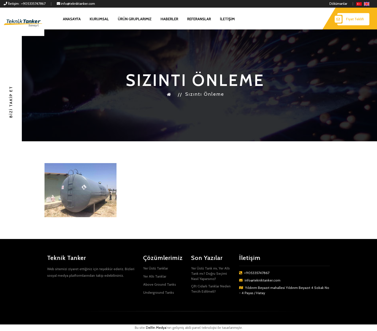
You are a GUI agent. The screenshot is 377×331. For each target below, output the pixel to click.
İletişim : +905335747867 (26, 4)
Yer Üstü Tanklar (155, 268)
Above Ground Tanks (159, 284)
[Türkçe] (359, 4)
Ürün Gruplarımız (135, 19)
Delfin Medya (156, 328)
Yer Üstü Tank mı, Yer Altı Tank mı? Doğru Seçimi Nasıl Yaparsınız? (210, 273)
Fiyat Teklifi (355, 19)
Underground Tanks (158, 292)
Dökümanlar (338, 4)
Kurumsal (99, 19)
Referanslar (199, 19)
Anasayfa (72, 19)
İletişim (227, 19)
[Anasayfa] (169, 94)
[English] (366, 4)
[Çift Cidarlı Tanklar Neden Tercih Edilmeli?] (81, 190)
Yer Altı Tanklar (154, 276)
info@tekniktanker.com (77, 4)
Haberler (169, 19)
